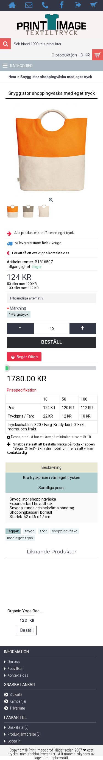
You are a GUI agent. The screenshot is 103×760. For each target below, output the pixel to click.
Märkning (18, 308)
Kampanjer (18, 701)
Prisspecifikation (22, 390)
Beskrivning (51, 467)
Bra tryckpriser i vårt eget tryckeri (51, 477)
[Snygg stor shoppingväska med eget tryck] (13, 210)
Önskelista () (18, 727)
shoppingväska (64, 531)
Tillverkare (17, 708)
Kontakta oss (17, 675)
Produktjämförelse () (24, 734)
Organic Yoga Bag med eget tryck (27, 610)
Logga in (14, 741)
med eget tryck (20, 538)
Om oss (13, 661)
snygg (29, 531)
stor (43, 531)
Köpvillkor (15, 668)
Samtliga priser (51, 487)
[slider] (6, 368)
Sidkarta (16, 694)
